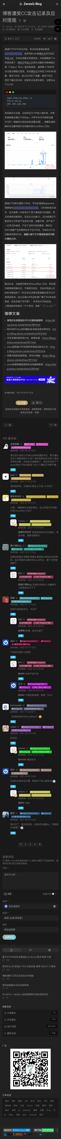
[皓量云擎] (42, 1134)
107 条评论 (10, 29)
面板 (20, 1101)
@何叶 (21, 803)
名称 (5, 901)
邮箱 (5, 913)
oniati (13, 727)
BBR (13, 1101)
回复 (13, 470)
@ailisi (21, 673)
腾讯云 (42, 53)
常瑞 (12, 598)
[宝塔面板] (34, 1134)
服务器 (8, 1106)
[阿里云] (18, 1134)
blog (48, 1110)
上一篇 (8, 425)
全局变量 (14, 444)
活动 (51, 1106)
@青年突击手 (24, 532)
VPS (45, 1101)
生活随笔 (39, 29)
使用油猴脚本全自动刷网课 (15, 985)
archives (33, 1115)
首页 (10, 38)
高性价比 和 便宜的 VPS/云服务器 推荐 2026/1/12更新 (29, 966)
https (11, 1115)
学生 (39, 1101)
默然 (12, 813)
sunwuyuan (16, 705)
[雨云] (37, 1134)
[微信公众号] (30, 1068)
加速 (13, 1110)
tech (24, 1115)
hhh (20, 573)
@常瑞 (21, 630)
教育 (44, 1106)
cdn (26, 1101)
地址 (5, 924)
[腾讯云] (8, 1134)
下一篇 (53, 425)
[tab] (11, 950)
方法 (22, 1106)
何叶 (12, 770)
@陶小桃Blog (25, 584)
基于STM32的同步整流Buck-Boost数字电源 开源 (26, 957)
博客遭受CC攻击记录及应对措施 (18, 975)
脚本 (7, 1110)
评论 (5, 868)
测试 (41, 1115)
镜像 (35, 1110)
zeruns (9, 26)
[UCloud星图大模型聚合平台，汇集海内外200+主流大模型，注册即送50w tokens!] (30, 379)
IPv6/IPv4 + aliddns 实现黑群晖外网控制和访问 (25, 994)
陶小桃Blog (16, 545)
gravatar (26, 1110)
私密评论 (47, 894)
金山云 (10, 58)
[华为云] (28, 1134)
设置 (42, 1110)
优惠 (37, 1106)
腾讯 (7, 1101)
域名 (52, 1101)
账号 (32, 1101)
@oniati (22, 759)
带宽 (18, 1115)
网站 (15, 1106)
